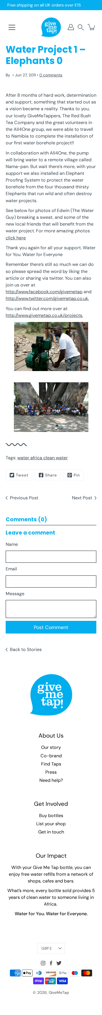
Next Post (82, 498)
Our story (51, 747)
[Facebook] (51, 963)
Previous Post (24, 498)
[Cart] (91, 27)
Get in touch (51, 832)
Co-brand (51, 756)
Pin (77, 475)
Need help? (51, 780)
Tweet (22, 475)
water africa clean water (42, 458)
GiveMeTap (59, 992)
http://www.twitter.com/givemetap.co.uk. (47, 298)
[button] (81, 27)
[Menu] (12, 27)
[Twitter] (58, 963)
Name (12, 544)
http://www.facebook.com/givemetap (44, 292)
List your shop (51, 824)
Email (11, 569)
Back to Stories (26, 649)
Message (15, 594)
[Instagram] (43, 963)
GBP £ (46, 948)
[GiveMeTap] (51, 27)
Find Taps (51, 764)
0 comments (50, 75)
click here (16, 238)
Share (51, 475)
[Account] (70, 27)
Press (51, 772)
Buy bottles (51, 815)
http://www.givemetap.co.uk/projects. (44, 315)
